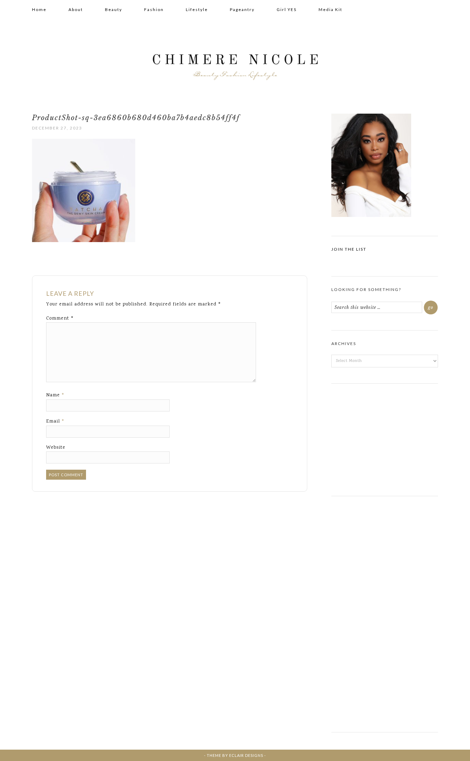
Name (55, 395)
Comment (60, 318)
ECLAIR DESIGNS (246, 755)
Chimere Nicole (235, 62)
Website (55, 447)
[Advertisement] (384, 437)
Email (55, 421)
